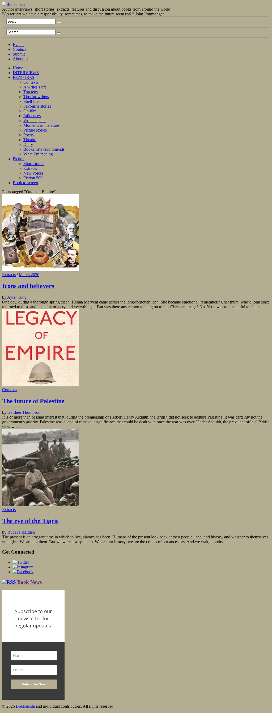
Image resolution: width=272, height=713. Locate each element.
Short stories (33, 163)
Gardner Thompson (23, 412)
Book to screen (25, 182)
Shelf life (31, 101)
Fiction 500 (32, 178)
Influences (32, 115)
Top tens (30, 92)
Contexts (30, 82)
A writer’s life (34, 87)
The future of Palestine (33, 401)
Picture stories (35, 130)
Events (18, 44)
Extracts (30, 168)
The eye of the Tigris (30, 520)
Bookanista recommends (44, 149)
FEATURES (23, 77)
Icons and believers (28, 285)
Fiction (18, 159)
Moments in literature (41, 125)
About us (20, 59)
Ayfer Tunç (16, 297)
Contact (19, 49)
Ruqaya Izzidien (21, 532)
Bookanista (25, 706)
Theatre (29, 139)
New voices (33, 173)
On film (29, 111)
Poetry (28, 135)
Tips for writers (36, 96)
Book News (29, 582)
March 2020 (29, 274)
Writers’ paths (34, 120)
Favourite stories (37, 106)
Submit (19, 54)
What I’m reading (38, 154)
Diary (28, 144)
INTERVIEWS (26, 72)
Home (18, 68)
